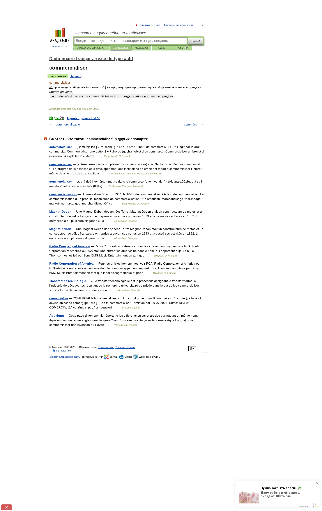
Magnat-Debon (60, 211)
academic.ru (59, 46)
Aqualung (56, 315)
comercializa (58, 298)
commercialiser (60, 147)
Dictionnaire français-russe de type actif (91, 47)
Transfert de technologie (67, 281)
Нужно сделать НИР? (83, 118)
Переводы (141, 47)
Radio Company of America (69, 246)
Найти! (195, 41)
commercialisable (68, 124)
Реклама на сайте (125, 347)
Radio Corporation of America (71, 263)
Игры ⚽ (182, 47)
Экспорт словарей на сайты (64, 356)
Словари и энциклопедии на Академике (109, 33)
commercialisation (63, 194)
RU (198, 25)
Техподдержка (106, 347)
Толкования (120, 47)
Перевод (76, 76)
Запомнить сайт (149, 25)
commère (190, 124)
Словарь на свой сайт (178, 25)
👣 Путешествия (62, 350)
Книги (161, 47)
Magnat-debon (60, 229)
